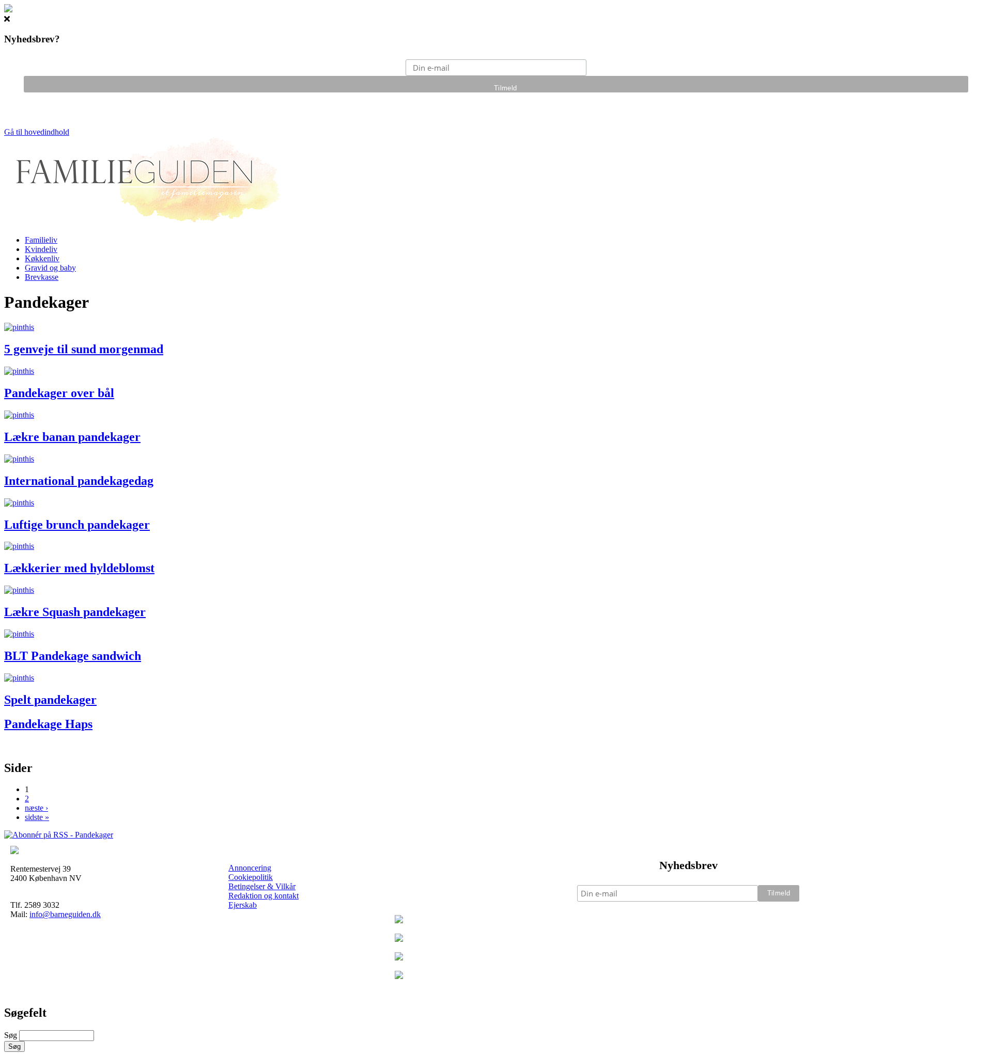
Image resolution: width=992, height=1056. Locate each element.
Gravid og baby (50, 267)
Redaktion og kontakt (263, 895)
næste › (36, 807)
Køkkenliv (42, 258)
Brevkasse (41, 277)
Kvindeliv (41, 249)
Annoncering (249, 867)
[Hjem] (144, 222)
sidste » (37, 817)
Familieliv (41, 239)
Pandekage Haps (48, 724)
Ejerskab (242, 905)
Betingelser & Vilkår (262, 886)
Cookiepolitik (250, 877)
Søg (11, 1035)
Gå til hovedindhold (36, 132)
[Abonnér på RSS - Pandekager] (58, 834)
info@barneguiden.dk (65, 914)
